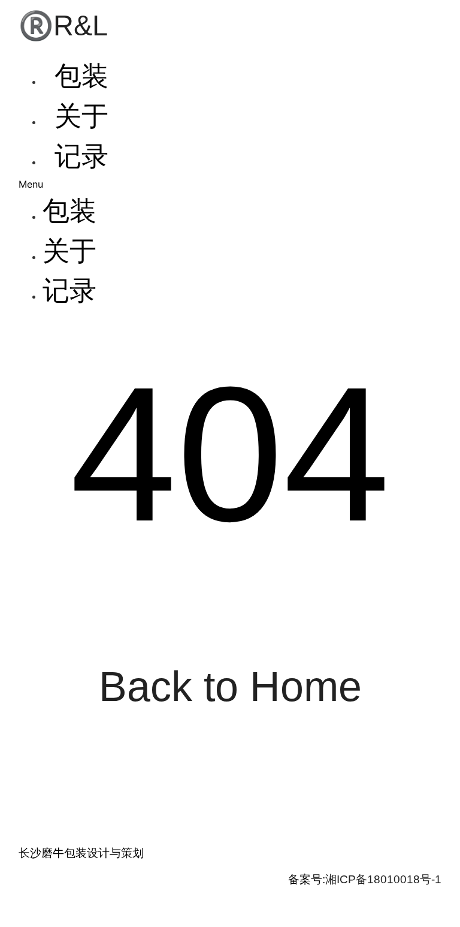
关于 (81, 116)
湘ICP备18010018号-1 (383, 879)
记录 (81, 156)
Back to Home (230, 686)
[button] (235, 184)
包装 (81, 76)
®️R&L (63, 25)
